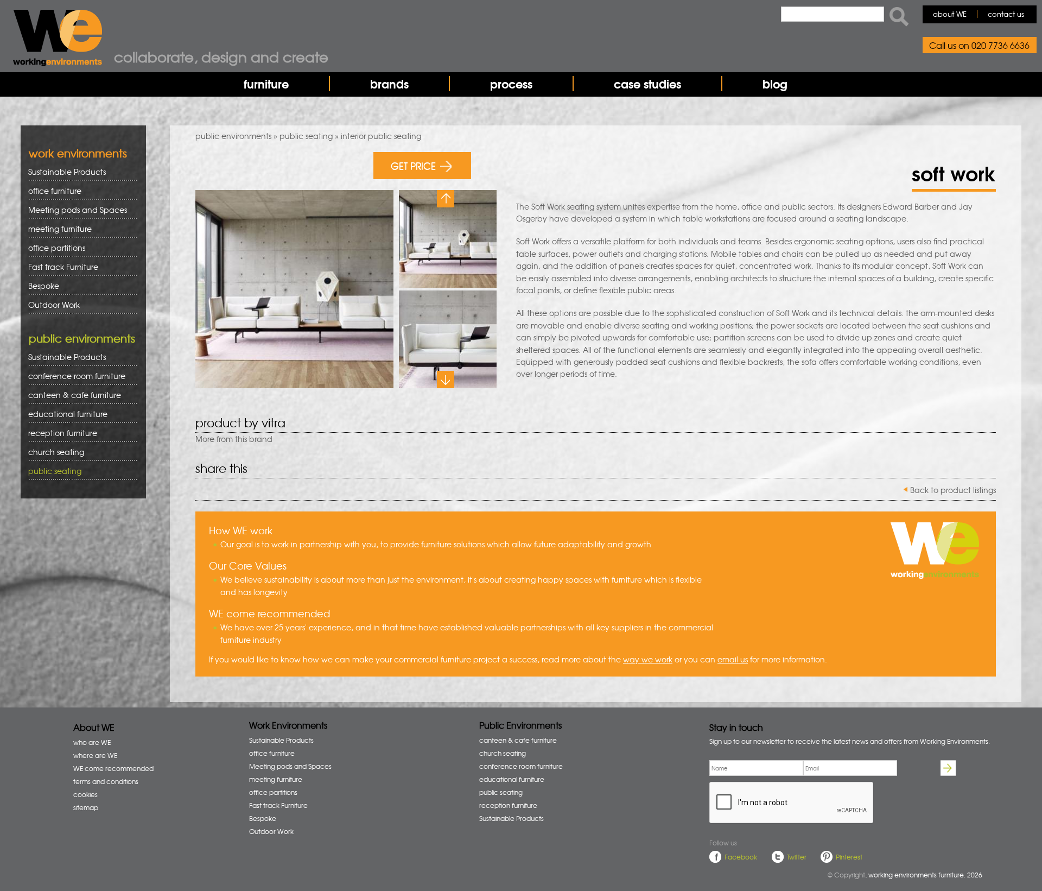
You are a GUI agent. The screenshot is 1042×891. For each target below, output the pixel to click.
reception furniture (59, 433)
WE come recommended (113, 768)
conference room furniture (73, 376)
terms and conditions (105, 781)
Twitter (796, 857)
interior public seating (381, 135)
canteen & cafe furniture (71, 395)
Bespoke (43, 285)
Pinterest (849, 857)
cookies (85, 794)
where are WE (95, 755)
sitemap (85, 807)
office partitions (53, 248)
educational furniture (64, 414)
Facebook (741, 857)
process (511, 83)
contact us (1006, 14)
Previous (445, 198)
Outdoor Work (54, 304)
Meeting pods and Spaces (74, 210)
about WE (950, 14)
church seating (56, 451)
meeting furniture (56, 229)
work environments (78, 153)
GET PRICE (413, 165)
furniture (266, 83)
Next (445, 379)
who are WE (92, 742)
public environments (233, 135)
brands (389, 83)
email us (732, 659)
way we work (647, 659)
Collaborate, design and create (221, 56)
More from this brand (233, 438)
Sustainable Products (67, 171)
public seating (306, 135)
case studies (647, 83)
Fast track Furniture (63, 266)
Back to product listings (953, 489)
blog (775, 83)
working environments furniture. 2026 (925, 875)
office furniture (51, 191)
